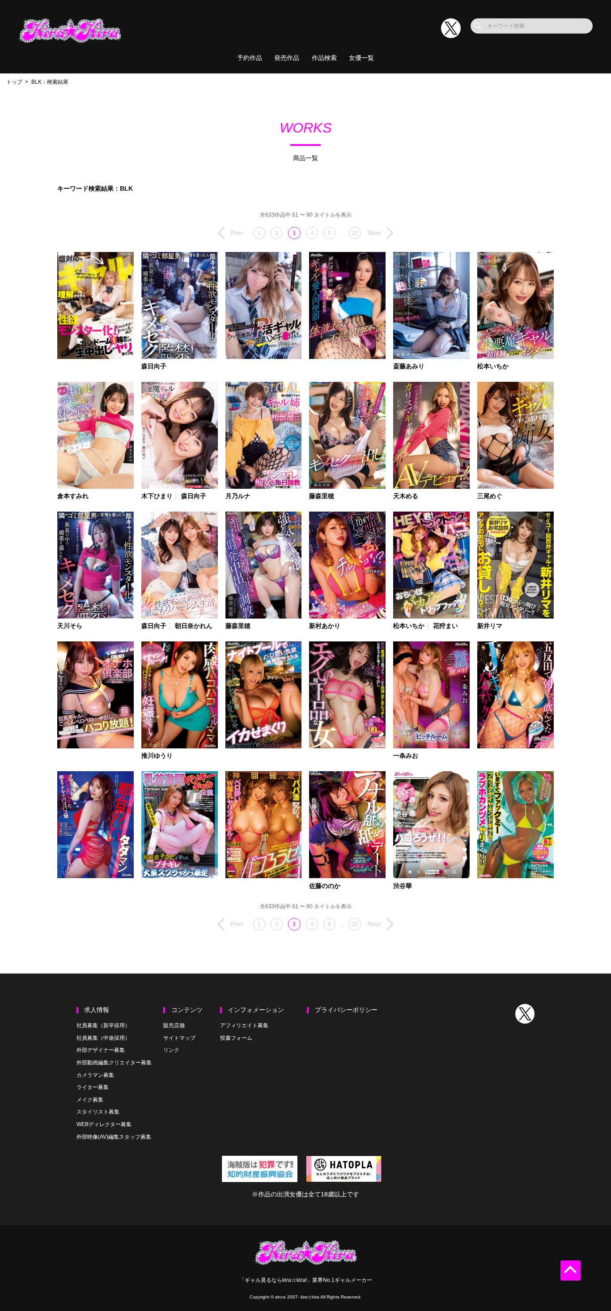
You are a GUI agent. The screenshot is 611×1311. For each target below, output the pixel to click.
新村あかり (324, 626)
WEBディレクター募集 (104, 1124)
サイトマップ (179, 1038)
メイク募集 (89, 1100)
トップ (14, 82)
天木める (405, 496)
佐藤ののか (324, 886)
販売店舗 (174, 1025)
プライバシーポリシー (346, 1010)
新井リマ (489, 626)
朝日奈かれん (193, 626)
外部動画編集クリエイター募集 (114, 1062)
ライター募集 (92, 1087)
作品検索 (324, 58)
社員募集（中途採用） (103, 1038)
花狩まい (445, 626)
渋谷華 (402, 886)
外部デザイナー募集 (100, 1050)
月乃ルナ (237, 496)
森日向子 (153, 366)
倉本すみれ (73, 496)
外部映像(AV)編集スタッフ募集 (113, 1137)
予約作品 (249, 58)
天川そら (69, 626)
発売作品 (286, 58)
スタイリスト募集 (97, 1112)
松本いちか (493, 366)
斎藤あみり (408, 366)
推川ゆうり (157, 756)
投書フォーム (236, 1038)
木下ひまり (157, 496)
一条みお (405, 756)
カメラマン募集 (95, 1075)
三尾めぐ (489, 496)
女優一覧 (361, 58)
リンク (171, 1050)
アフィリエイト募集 (244, 1025)
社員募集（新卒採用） (103, 1025)
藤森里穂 (321, 496)
